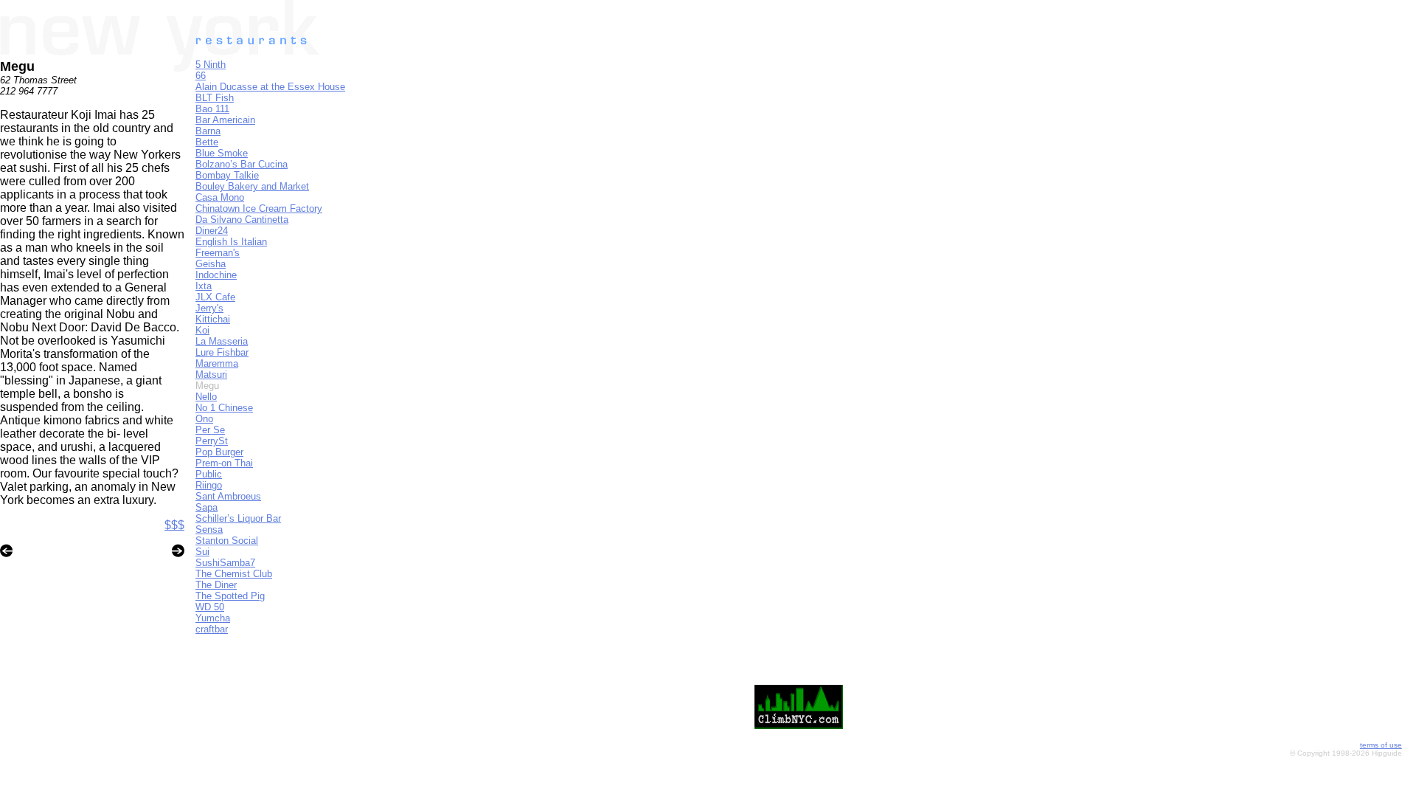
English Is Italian (231, 241)
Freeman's (217, 252)
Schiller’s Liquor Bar (238, 518)
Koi (202, 330)
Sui (202, 551)
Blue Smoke (221, 153)
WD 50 (209, 607)
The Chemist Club (233, 573)
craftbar (211, 629)
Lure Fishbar (222, 352)
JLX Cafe (215, 297)
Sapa (206, 507)
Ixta (203, 285)
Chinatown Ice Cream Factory (258, 208)
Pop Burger (219, 452)
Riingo (208, 485)
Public (208, 474)
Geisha (210, 263)
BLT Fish (214, 97)
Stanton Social (226, 540)
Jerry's (209, 308)
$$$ (174, 525)
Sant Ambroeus (228, 496)
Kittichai (212, 319)
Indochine (216, 274)
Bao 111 (212, 108)
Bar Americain (225, 119)
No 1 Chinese (224, 407)
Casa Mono (219, 197)
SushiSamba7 (225, 562)
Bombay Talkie (227, 175)
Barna (208, 131)
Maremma (216, 363)
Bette (206, 142)
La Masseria (221, 341)
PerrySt (211, 440)
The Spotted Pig (230, 595)
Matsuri (211, 374)
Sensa (209, 529)
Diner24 (211, 230)
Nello (206, 396)
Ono (204, 418)
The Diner (216, 584)
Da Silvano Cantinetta (241, 219)
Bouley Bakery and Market (252, 186)
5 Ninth (210, 64)
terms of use (1381, 745)
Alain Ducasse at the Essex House (270, 86)
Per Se (210, 429)
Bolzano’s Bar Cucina (241, 164)
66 (200, 75)
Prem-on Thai (224, 463)
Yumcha (212, 618)
